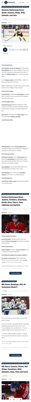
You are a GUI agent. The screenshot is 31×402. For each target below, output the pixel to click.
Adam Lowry (12, 181)
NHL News (25, 6)
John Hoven (5, 114)
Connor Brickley (20, 249)
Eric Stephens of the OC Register (11, 68)
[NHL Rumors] (9, 2)
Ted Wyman (5, 181)
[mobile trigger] (3, 2)
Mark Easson (4, 22)
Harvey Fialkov (6, 249)
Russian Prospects (7, 104)
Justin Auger (20, 114)
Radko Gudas (11, 74)
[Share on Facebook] (10, 399)
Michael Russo (6, 146)
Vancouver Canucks (7, 157)
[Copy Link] (17, 399)
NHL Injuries (18, 6)
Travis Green (21, 157)
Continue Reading (15, 273)
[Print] (20, 399)
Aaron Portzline (6, 239)
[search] (20, 2)
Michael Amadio (15, 116)
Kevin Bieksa (5, 70)
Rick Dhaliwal (6, 167)
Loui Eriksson (11, 159)
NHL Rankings (12, 281)
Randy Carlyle (9, 80)
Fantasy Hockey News (8, 6)
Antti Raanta (20, 94)
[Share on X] (13, 399)
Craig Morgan (6, 94)
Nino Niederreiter (20, 146)
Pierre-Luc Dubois (11, 241)
